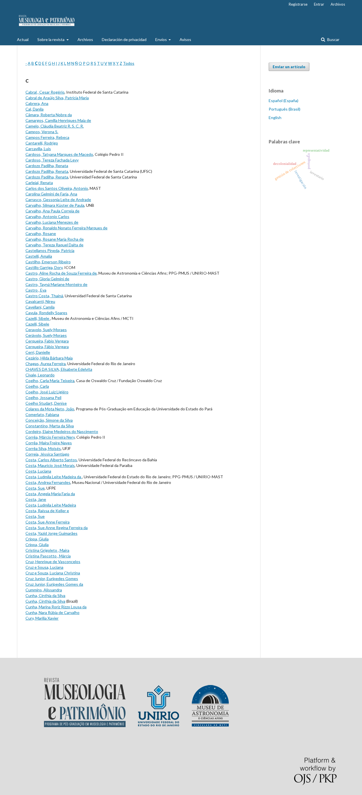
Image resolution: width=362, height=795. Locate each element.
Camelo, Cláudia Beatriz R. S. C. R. (54, 126)
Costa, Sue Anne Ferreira (47, 522)
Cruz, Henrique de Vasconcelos (52, 561)
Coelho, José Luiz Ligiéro (46, 391)
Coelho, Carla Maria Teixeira (49, 380)
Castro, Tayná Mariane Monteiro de (56, 284)
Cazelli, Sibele (37, 318)
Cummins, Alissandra (43, 589)
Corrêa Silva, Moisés (43, 448)
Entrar (319, 4)
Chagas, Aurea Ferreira (45, 363)
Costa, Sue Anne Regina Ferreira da (56, 527)
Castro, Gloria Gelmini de (47, 278)
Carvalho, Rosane (40, 233)
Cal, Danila (34, 109)
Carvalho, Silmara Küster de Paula (54, 205)
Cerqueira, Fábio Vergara (47, 346)
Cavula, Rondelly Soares (46, 312)
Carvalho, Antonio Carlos (47, 216)
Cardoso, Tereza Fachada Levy (52, 160)
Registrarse (298, 4)
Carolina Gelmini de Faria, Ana (51, 193)
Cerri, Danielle (37, 352)
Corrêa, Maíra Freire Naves (48, 442)
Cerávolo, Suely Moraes (46, 335)
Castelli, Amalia (38, 256)
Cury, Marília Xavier (42, 618)
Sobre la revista (51, 39)
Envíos (161, 39)
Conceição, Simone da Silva (49, 420)
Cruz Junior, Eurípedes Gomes (51, 578)
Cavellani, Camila (40, 307)
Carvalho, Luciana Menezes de (51, 222)
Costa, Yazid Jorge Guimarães (51, 533)
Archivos (85, 39)
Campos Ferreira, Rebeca (47, 137)
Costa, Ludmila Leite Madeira (50, 505)
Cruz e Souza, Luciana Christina (52, 572)
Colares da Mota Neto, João (49, 408)
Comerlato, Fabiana (42, 414)
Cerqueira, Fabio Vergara (47, 341)
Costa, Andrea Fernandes (47, 482)
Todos (128, 63)
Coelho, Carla (37, 386)
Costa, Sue (35, 488)
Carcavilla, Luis (38, 148)
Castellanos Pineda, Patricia (49, 250)
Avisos (185, 39)
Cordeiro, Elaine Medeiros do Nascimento (61, 431)
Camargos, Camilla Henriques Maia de (58, 120)
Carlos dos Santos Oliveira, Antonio (56, 188)
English (275, 117)
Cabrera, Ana (36, 103)
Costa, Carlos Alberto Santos (51, 459)
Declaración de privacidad (124, 39)
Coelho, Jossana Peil (43, 397)
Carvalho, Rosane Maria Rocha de (54, 239)
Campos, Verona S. (41, 131)
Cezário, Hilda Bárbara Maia (49, 358)
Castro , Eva (35, 290)
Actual (23, 39)
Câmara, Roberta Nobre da (48, 114)
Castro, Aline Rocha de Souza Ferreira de (61, 273)
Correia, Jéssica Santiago (47, 454)
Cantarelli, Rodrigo (41, 143)
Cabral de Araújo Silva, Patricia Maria (57, 97)
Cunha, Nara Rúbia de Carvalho (52, 612)
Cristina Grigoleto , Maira (47, 550)
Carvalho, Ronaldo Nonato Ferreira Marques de (66, 227)
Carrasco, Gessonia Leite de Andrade (58, 199)
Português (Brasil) (284, 109)
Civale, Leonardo (40, 374)
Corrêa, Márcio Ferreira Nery (50, 437)
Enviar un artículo (289, 66)
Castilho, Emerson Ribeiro (48, 261)
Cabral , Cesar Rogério (44, 92)
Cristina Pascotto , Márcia (48, 555)
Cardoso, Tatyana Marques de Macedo (59, 154)
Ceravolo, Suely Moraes (46, 329)
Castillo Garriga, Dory (44, 267)
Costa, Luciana (38, 471)
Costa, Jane (35, 499)
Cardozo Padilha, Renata (46, 165)
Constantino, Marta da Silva (49, 425)
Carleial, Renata (39, 182)
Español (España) (283, 100)
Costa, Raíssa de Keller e (47, 510)
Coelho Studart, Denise (46, 403)
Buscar (332, 39)
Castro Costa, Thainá (44, 295)
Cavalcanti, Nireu (40, 301)
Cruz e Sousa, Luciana (44, 567)
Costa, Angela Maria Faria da (50, 493)
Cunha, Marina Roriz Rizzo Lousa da (56, 606)
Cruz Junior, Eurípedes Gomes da (54, 584)
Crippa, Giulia (37, 539)
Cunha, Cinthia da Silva (45, 595)
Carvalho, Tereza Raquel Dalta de (54, 244)
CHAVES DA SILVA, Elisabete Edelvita (58, 369)
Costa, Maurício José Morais (50, 465)
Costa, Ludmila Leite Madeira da (53, 476)
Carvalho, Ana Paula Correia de (52, 210)
